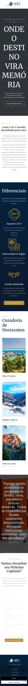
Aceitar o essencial (14, 682)
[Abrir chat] (25, 683)
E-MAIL (7, 603)
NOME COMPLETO (10, 597)
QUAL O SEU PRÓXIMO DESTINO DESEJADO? (13, 618)
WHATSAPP (8, 610)
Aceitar (14, 678)
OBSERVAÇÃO (9, 626)
